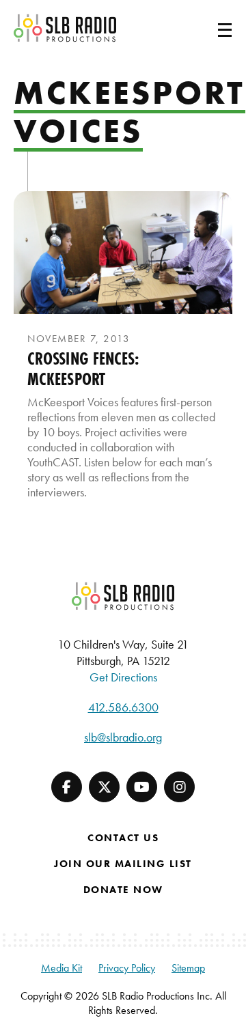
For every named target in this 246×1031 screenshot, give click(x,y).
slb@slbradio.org (123, 737)
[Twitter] (104, 787)
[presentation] (123, 252)
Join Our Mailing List (123, 864)
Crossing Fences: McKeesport (83, 369)
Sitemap (188, 968)
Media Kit (61, 968)
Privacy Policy (126, 968)
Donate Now (123, 889)
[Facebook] (66, 787)
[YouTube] (141, 787)
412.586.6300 (123, 707)
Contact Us (123, 838)
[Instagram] (179, 787)
